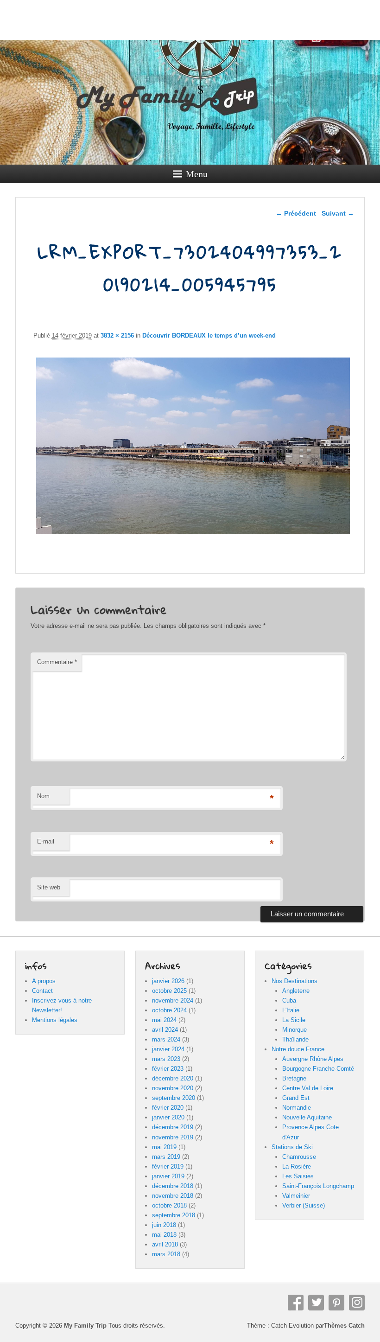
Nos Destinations (294, 981)
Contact (42, 990)
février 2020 (168, 1107)
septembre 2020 (173, 1097)
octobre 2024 (169, 1010)
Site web (48, 887)
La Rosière (296, 1166)
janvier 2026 (168, 981)
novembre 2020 (172, 1088)
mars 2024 (166, 1039)
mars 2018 (166, 1254)
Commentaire (57, 661)
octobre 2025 (169, 990)
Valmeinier (296, 1195)
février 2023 (168, 1068)
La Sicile (293, 1019)
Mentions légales (54, 1019)
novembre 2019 (172, 1137)
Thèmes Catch (344, 1325)
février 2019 (168, 1166)
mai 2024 (164, 1019)
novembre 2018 (172, 1195)
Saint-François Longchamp (318, 1185)
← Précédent (296, 213)
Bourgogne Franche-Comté (318, 1068)
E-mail (45, 841)
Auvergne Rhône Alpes (312, 1058)
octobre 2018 (169, 1205)
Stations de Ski (292, 1147)
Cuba (289, 1000)
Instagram (357, 1302)
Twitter (316, 1302)
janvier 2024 (168, 1049)
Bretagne (294, 1078)
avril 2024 (165, 1029)
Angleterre (296, 990)
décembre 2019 (172, 1127)
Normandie (296, 1107)
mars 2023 (166, 1058)
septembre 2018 (173, 1215)
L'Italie (290, 1010)
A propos (44, 981)
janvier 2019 (168, 1176)
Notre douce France (298, 1049)
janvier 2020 (168, 1117)
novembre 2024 (172, 1000)
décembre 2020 (172, 1078)
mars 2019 (166, 1156)
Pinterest (336, 1302)
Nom (43, 795)
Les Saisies (298, 1176)
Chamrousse (299, 1156)
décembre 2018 (172, 1185)
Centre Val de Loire (307, 1088)
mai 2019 (164, 1147)
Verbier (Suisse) (303, 1205)
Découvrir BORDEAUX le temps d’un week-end (209, 335)
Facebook (296, 1302)
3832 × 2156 (117, 335)
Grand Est (296, 1097)
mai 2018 (164, 1234)
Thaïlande (295, 1039)
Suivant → (338, 213)
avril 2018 (165, 1244)
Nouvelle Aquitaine (307, 1117)
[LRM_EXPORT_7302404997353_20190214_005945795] (193, 534)
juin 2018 (164, 1224)
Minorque (294, 1029)
